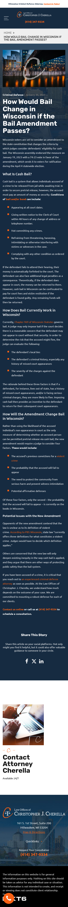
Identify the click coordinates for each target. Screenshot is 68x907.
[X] (34, 661)
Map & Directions (34, 832)
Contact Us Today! (52, 4)
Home (8, 33)
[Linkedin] (41, 661)
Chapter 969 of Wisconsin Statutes (34, 321)
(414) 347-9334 (34, 21)
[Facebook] (26, 661)
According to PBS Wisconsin (26, 532)
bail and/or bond (16, 199)
